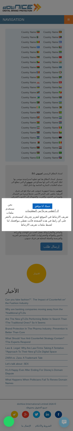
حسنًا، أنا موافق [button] (42, 206)
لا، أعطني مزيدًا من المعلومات (42, 210)
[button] (9, 421)
